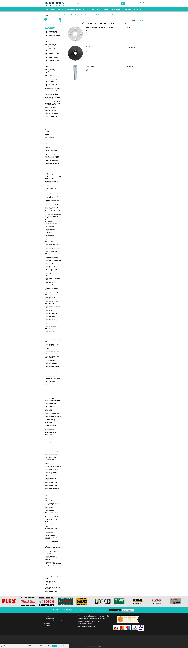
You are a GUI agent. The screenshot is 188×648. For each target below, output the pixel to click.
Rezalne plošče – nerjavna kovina (52, 367)
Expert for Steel (49, 126)
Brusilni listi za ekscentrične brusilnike (52, 36)
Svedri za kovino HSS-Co (51, 446)
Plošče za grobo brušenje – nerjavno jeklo (52, 196)
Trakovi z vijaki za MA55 (51, 469)
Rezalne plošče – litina (51, 363)
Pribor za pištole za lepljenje (52, 334)
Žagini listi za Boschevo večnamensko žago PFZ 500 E (52, 547)
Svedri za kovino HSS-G (51, 449)
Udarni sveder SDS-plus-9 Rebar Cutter (52, 489)
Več (104, 70)
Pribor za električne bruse (52, 248)
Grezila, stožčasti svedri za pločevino (52, 130)
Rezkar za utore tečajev (51, 387)
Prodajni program (50, 9)
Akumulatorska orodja (51, 568)
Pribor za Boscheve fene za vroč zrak (52, 587)
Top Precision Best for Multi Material (52, 462)
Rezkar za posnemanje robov (53, 373)
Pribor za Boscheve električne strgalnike (50, 283)
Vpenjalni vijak (90, 66)
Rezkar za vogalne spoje (51, 396)
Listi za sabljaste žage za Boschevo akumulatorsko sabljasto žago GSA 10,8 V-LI (52, 156)
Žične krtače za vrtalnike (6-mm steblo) (52, 552)
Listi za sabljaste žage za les (52, 160)
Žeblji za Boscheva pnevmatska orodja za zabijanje (51, 558)
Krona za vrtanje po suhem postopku (52, 146)
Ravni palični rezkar (50, 360)
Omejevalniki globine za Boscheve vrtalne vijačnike (52, 182)
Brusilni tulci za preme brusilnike (51, 85)
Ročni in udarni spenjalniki (52, 413)
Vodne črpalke (49, 507)
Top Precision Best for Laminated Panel (51, 458)
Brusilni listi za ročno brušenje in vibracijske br (51, 45)
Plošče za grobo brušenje (52, 193)
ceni (138, 20)
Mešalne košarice (49, 168)
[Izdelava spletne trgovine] (99, 646)
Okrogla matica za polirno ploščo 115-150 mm (99, 27)
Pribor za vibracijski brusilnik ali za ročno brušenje (52, 345)
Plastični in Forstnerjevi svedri (51, 577)
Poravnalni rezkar (49, 226)
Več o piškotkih (63, 645)
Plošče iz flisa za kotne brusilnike (51, 189)
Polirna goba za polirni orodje (53, 214)
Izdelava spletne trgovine (92, 646)
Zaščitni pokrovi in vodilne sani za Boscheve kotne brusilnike (52, 528)
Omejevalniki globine (50, 174)
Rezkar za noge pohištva (51, 371)
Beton (46, 574)
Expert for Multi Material (51, 124)
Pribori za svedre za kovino (52, 337)
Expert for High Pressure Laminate (51, 117)
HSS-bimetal (48, 134)
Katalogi (85, 9)
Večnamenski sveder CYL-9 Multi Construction (52, 499)
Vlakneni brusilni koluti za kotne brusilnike (52, 504)
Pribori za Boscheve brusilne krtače (52, 279)
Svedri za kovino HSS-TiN (51, 451)
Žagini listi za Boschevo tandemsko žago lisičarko (52, 542)
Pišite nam (107, 9)
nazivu (141, 20)
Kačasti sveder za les (50, 137)
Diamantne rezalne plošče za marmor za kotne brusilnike (53, 98)
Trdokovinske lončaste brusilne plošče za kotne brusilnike (51, 474)
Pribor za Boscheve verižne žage (52, 293)
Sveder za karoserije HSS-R (52, 443)
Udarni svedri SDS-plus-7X (52, 493)
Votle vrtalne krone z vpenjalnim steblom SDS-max (53, 511)
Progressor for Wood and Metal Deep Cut (52, 356)
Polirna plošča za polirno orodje (51, 217)
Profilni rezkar (48, 348)
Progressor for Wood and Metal (52, 352)
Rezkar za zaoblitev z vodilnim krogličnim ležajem (52, 399)
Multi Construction (50, 171)
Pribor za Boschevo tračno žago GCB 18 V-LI (52, 302)
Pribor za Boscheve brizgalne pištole (53, 274)
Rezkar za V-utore (49, 393)
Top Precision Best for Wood (53, 466)
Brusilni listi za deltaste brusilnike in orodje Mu (51, 32)
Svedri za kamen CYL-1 (51, 440)
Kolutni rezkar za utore (51, 140)
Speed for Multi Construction (53, 416)
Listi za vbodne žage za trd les (52, 164)
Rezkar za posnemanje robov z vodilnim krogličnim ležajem (53, 377)
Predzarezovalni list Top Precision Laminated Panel (52, 236)
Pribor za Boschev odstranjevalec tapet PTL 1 (52, 256)
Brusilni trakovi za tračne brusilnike (51, 76)
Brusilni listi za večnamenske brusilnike (52, 49)
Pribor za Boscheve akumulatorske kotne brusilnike (50, 583)
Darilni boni (138, 9)
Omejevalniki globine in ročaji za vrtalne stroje (53, 177)
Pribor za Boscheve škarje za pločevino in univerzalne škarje (52, 288)
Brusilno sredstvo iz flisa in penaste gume (52, 61)
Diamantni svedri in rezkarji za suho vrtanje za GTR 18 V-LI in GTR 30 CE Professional (52, 103)
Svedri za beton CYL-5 (51, 437)
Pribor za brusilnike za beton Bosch (53, 306)
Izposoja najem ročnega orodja (122, 9)
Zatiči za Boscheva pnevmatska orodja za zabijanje (51, 537)
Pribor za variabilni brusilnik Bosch (52, 340)
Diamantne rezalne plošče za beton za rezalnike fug (53, 89)
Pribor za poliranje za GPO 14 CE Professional (52, 208)
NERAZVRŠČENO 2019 (50, 571)
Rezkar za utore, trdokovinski (53, 390)
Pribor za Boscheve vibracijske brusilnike (50, 298)
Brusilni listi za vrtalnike (51, 57)
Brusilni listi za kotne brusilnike (50, 40)
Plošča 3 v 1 (48, 185)
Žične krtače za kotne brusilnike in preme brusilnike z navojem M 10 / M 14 (53, 563)
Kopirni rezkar (49, 143)
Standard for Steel (50, 429)
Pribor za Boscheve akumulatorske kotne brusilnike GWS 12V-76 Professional (51, 268)
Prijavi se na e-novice (114, 610)
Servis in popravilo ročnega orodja (69, 9)
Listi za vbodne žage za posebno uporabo (51, 151)
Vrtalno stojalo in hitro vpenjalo (51, 520)
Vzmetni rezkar (49, 524)
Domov (66, 14)
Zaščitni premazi (49, 532)
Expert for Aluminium (50, 110)
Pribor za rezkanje (50, 323)
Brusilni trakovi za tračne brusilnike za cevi (51, 80)
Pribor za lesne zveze (50, 316)
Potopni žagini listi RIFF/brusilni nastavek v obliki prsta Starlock (53, 231)
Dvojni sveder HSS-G (50, 107)
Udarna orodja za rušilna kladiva (51, 479)
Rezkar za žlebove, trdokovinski (50, 409)
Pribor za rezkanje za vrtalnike (50, 327)
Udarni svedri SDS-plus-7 (51, 485)
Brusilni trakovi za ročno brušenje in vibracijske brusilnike (51, 71)
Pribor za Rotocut (49, 331)
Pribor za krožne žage (51, 313)
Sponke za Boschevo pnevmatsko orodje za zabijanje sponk (51, 421)
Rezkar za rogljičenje (50, 381)
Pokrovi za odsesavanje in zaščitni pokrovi (52, 201)
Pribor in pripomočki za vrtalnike (51, 252)
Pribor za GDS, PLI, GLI (51, 310)
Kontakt (98, 9)
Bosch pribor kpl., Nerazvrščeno (76, 14)
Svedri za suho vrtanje (51, 454)
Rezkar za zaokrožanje (51, 403)
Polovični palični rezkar (51, 223)
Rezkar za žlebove (50, 406)
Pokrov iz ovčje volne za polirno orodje (51, 220)
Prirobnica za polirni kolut (94, 47)
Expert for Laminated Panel (52, 121)
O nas (92, 9)
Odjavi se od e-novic (128, 610)
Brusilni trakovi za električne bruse (52, 65)
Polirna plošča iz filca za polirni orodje (53, 211)
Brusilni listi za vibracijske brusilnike (52, 54)
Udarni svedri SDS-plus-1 (51, 482)
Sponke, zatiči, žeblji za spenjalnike (51, 426)
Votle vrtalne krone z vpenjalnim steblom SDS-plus (53, 515)
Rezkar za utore (49, 384)
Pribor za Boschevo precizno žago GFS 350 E (53, 240)
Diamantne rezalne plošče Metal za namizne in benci (52, 93)
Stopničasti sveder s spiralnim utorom (50, 433)
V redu (54, 645)
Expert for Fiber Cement (51, 113)
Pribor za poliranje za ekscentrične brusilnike (51, 320)
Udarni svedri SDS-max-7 (51, 591)
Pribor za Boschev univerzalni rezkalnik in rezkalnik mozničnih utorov (53, 262)
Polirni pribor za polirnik (51, 204)
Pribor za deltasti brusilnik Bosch (52, 245)
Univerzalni (48, 496)
